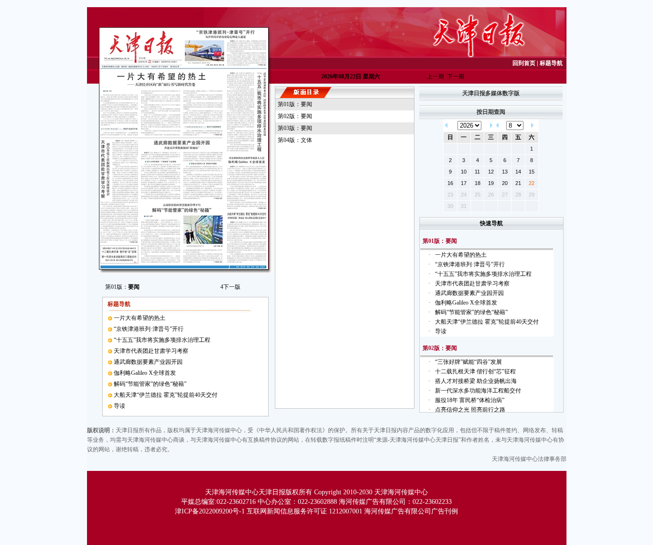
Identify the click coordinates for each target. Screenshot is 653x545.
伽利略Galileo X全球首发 (145, 373)
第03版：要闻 (295, 128)
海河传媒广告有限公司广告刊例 (411, 511)
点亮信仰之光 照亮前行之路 (470, 409)
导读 (119, 406)
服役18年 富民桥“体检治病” (469, 400)
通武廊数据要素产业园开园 (148, 362)
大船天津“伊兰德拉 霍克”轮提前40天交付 (166, 395)
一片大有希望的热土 (139, 318)
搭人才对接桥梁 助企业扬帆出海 (476, 381)
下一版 (230, 286)
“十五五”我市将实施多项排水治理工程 (162, 340)
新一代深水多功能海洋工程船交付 (478, 390)
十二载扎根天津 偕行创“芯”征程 (475, 371)
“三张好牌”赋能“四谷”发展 (468, 362)
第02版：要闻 (295, 116)
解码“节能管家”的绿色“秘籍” (150, 384)
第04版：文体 (295, 140)
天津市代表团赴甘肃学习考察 (151, 351)
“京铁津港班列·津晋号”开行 (149, 329)
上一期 (435, 76)
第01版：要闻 (295, 104)
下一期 (455, 76)
